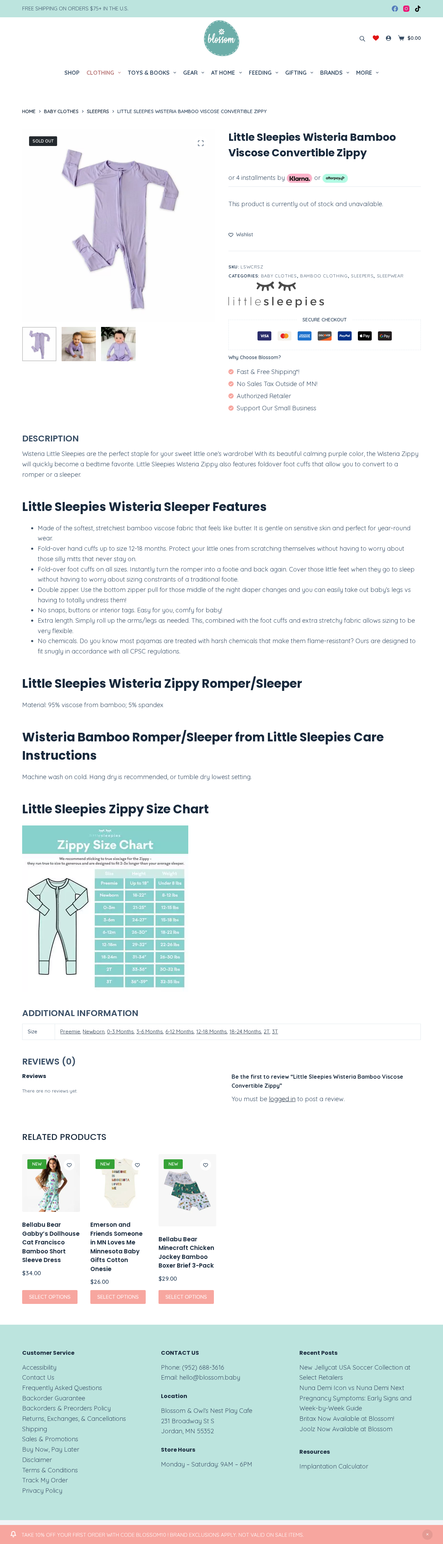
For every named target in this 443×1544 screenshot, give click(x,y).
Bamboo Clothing (324, 275)
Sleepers (362, 275)
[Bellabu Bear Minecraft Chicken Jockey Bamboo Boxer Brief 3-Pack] (187, 1190)
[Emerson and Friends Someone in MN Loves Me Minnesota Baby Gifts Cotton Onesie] (119, 1183)
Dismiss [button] (427, 1534)
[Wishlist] (376, 38)
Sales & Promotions (50, 1439)
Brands (331, 72)
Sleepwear (390, 275)
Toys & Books (149, 72)
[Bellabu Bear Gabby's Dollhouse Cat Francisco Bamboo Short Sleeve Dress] (51, 1183)
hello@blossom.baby (209, 1377)
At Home (223, 72)
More (364, 72)
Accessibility (39, 1367)
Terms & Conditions (50, 1470)
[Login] (388, 38)
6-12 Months (179, 1031)
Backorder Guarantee (53, 1398)
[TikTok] (418, 9)
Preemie (70, 1031)
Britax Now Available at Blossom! (346, 1419)
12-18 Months (211, 1031)
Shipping (34, 1429)
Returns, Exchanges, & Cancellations (74, 1419)
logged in (282, 1099)
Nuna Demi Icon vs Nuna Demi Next (351, 1388)
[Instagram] (406, 9)
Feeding (260, 72)
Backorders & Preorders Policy (66, 1408)
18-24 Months (245, 1031)
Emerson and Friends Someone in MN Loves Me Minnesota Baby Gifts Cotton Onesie (116, 1247)
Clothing (100, 72)
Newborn (94, 1031)
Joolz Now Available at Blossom (345, 1429)
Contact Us (38, 1377)
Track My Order (45, 1480)
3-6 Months (149, 1031)
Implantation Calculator (333, 1466)
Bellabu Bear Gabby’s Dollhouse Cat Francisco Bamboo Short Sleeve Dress (51, 1242)
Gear (190, 72)
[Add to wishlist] (69, 1164)
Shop (72, 72)
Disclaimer (37, 1460)
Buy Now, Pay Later (50, 1449)
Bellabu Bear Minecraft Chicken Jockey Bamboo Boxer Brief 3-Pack (186, 1252)
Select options (50, 1296)
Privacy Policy (42, 1491)
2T (267, 1031)
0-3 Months (120, 1031)
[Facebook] (395, 9)
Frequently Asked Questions (62, 1388)
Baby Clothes (279, 275)
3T (275, 1031)
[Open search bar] (362, 38)
